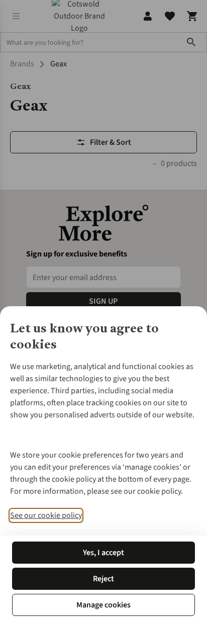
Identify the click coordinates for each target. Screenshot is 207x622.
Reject (103, 578)
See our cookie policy (46, 515)
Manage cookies (103, 604)
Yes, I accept (103, 552)
